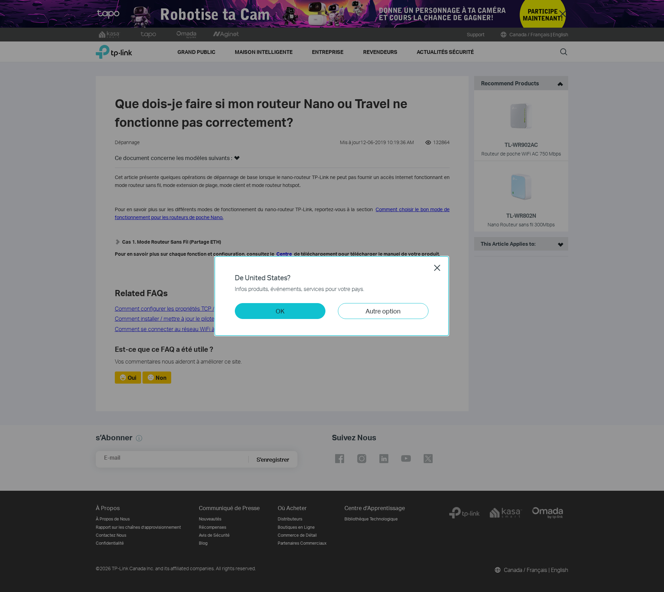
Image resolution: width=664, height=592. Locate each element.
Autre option (383, 311)
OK (280, 311)
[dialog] (332, 296)
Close (437, 268)
